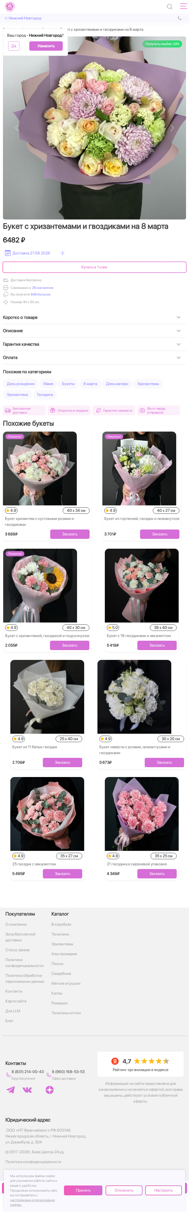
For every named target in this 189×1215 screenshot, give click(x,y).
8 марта (90, 383)
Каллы (56, 993)
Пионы (57, 963)
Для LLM (12, 1011)
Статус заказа (17, 950)
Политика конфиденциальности (24, 962)
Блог (9, 1020)
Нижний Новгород (25, 18)
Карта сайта (15, 1001)
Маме (48, 383)
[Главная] (10, 7)
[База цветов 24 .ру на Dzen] (50, 1090)
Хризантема (17, 394)
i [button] (62, 253)
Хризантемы (148, 383)
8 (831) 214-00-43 (28, 1071)
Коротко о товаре (20, 317)
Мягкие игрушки (65, 983)
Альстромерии (64, 953)
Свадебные (61, 973)
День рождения (20, 383)
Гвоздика (45, 394)
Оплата (10, 357)
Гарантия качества (21, 344)
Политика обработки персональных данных (24, 978)
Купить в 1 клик (94, 267)
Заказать (70, 534)
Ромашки (59, 1003)
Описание (13, 330)
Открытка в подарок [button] (73, 410)
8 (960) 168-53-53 (68, 1071)
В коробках (61, 924)
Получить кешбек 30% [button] (162, 44)
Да (13, 46)
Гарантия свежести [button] (117, 410)
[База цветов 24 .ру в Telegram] (10, 1089)
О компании (16, 924)
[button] (40, 294)
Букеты (68, 383)
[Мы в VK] (27, 1090)
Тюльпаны (60, 934)
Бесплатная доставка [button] (22, 410)
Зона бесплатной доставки (20, 937)
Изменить (46, 46)
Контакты (13, 991)
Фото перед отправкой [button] (156, 410)
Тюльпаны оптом (66, 1013)
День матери (117, 383)
